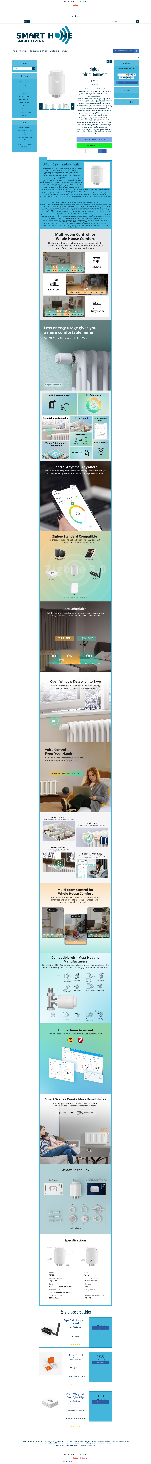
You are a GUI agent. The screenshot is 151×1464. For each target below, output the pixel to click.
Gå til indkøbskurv (128, 83)
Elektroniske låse (24, 99)
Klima (24, 93)
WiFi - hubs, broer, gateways (24, 90)
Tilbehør (24, 105)
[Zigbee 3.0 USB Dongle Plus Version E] (50, 1328)
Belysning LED (24, 82)
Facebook (61, 1445)
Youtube (75, 1445)
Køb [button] (104, 151)
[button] (108, 61)
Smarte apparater (24, 102)
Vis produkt (100, 1328)
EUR (29, 21)
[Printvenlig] (138, 57)
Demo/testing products (24, 112)
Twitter (68, 1445)
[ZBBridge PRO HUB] (50, 1363)
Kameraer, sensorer (24, 96)
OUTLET (24, 115)
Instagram (91, 1445)
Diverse (24, 109)
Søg (138, 21)
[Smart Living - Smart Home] (75, 35)
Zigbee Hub (94, 202)
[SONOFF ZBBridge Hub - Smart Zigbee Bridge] (50, 1402)
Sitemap (108, 1443)
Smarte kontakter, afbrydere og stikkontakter (24, 86)
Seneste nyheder (24, 127)
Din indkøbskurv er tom (124, 51)
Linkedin (83, 1445)
